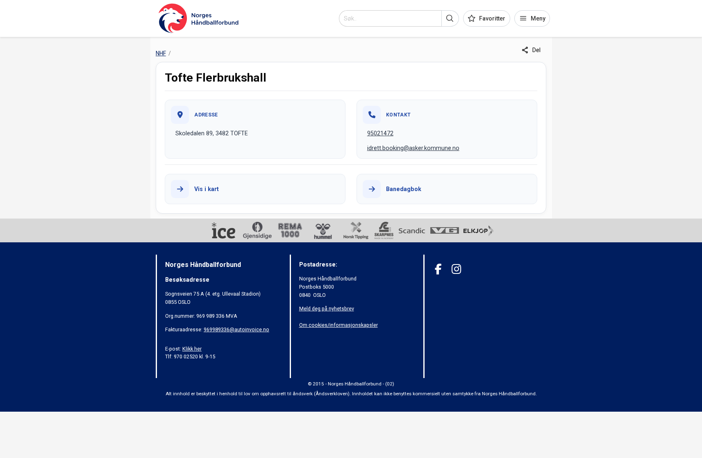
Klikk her (192, 349)
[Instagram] (456, 269)
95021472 (380, 133)
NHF (161, 53)
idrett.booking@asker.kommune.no (413, 148)
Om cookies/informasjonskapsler (338, 325)
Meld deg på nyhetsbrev (326, 308)
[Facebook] (438, 269)
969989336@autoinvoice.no (236, 329)
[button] (450, 18)
